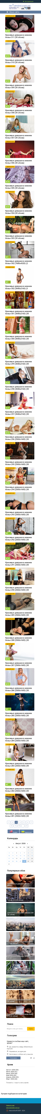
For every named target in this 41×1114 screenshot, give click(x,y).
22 (28, 858)
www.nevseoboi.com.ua (12, 1107)
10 (19, 826)
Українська (28, 832)
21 (24, 858)
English (15, 832)
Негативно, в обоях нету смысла (21, 1054)
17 (9, 858)
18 (13, 858)
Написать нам (10, 1105)
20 (20, 858)
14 (24, 855)
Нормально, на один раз (17, 1051)
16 (32, 855)
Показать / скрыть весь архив (17, 1083)
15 (28, 855)
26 (16, 861)
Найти (31, 1029)
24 (9, 861)
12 (26, 826)
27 (20, 861)
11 (13, 855)
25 (13, 861)
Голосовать (13, 1058)
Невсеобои (20, 7)
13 (20, 855)
